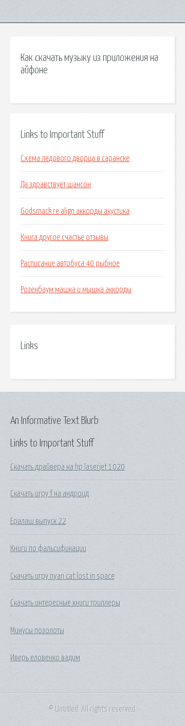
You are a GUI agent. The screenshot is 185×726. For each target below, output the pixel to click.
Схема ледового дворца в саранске (75, 158)
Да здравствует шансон (56, 184)
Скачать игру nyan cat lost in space (62, 576)
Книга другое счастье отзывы (64, 237)
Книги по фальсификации (48, 548)
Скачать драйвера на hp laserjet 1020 (67, 467)
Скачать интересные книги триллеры (65, 603)
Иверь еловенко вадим (45, 658)
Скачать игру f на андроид (49, 494)
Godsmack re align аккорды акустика (75, 211)
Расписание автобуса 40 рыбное (70, 263)
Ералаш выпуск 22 (38, 521)
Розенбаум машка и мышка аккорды (76, 290)
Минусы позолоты (37, 631)
